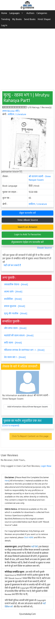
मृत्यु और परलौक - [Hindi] (15, 313)
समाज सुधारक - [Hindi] (14, 306)
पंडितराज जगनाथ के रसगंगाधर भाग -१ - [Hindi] (24, 350)
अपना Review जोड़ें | (11, 111)
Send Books (29, 19)
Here (7, 481)
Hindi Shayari (44, 19)
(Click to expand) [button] (10, 425)
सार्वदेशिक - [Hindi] (13, 299)
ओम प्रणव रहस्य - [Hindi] (15, 328)
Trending (5, 19)
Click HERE (28, 537)
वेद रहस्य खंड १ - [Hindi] (15, 357)
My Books (17, 19)
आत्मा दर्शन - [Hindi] (13, 292)
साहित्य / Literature (17, 114)
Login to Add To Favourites (27, 234)
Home (4, 13)
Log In (4, 25)
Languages (14, 13)
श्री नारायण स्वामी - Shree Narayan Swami (40, 178)
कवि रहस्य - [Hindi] (13, 343)
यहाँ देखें (34, 547)
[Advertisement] (27, 57)
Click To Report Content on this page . (30, 436)
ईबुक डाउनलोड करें (27, 213)
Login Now (46, 466)
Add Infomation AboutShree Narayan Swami (27, 407)
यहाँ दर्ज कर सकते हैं (12, 265)
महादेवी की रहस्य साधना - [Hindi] (18, 335)
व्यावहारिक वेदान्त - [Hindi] (16, 284)
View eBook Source (27, 220)
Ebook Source (44, 248)
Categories (42, 13)
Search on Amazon (27, 227)
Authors (30, 13)
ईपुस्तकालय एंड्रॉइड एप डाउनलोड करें (27, 242)
